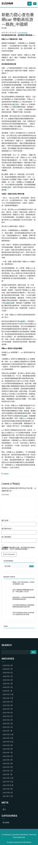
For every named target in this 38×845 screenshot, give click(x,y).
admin (6, 474)
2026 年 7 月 (7, 669)
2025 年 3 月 (8, 724)
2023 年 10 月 (8, 785)
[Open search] (34, 3)
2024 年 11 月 (8, 738)
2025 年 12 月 (8, 694)
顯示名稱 (5, 520)
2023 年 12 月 (8, 778)
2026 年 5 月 (8, 676)
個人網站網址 (6, 537)
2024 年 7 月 (7, 753)
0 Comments (22, 33)
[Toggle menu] (29, 4)
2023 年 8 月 (8, 793)
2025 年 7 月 (7, 709)
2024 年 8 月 (8, 749)
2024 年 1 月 (7, 774)
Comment (5, 494)
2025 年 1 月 (7, 731)
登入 (4, 809)
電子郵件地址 (7, 528)
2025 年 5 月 (8, 716)
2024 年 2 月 (8, 771)
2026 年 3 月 (8, 684)
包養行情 (14, 104)
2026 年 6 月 (8, 673)
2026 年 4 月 (8, 680)
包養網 (21, 321)
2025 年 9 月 (8, 702)
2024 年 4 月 (8, 763)
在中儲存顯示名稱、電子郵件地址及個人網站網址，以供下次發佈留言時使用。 (19, 548)
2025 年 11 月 (8, 698)
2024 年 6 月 (8, 756)
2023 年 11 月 (8, 782)
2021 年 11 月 (8, 796)
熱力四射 (7, 566)
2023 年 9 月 (8, 789)
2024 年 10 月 (8, 742)
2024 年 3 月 (8, 767)
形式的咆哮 (7, 3)
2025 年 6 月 (8, 713)
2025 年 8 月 (8, 705)
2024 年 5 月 (8, 760)
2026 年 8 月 (8, 665)
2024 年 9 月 (8, 745)
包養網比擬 (9, 303)
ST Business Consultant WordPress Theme (18, 835)
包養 (8, 187)
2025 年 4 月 (8, 720)
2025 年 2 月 (8, 727)
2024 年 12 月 (8, 734)
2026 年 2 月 (8, 687)
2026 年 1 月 (7, 691)
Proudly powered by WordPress (19, 842)
